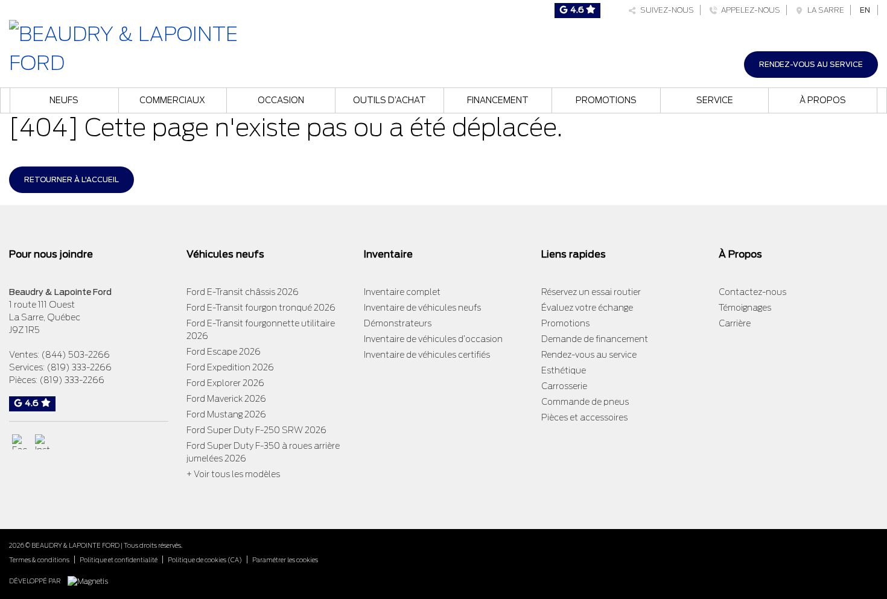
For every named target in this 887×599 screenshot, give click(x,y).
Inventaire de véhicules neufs (422, 307)
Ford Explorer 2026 (225, 383)
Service (714, 100)
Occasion (281, 100)
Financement (498, 100)
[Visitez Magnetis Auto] (91, 580)
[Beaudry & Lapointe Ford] (148, 47)
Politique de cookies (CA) (205, 559)
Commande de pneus (585, 402)
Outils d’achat (389, 100)
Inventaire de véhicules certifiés (427, 355)
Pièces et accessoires (584, 417)
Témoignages (745, 307)
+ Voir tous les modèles (233, 474)
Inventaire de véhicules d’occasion (433, 339)
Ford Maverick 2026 (226, 399)
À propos (823, 100)
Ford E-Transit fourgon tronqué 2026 (260, 307)
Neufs (63, 100)
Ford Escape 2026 (223, 352)
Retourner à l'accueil (71, 179)
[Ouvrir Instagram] (42, 441)
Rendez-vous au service (811, 64)
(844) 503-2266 (75, 355)
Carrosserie (564, 386)
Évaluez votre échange (587, 307)
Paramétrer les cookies (285, 559)
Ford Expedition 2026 (230, 367)
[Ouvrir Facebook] (19, 441)
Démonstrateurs (397, 323)
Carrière (735, 323)
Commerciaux (172, 100)
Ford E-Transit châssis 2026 (242, 292)
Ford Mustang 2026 (226, 414)
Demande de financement (594, 339)
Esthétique (563, 370)
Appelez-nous (748, 9)
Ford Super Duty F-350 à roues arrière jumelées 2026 (263, 452)
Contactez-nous (752, 292)
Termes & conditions (39, 559)
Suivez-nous (665, 9)
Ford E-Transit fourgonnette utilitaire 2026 (260, 330)
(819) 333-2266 (79, 367)
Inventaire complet (402, 292)
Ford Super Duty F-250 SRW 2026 (256, 430)
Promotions (606, 100)
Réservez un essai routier (591, 292)
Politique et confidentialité (118, 559)
